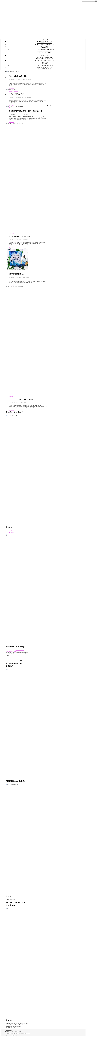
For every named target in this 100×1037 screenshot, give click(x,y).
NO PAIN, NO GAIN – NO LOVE (22, 236)
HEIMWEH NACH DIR (18, 76)
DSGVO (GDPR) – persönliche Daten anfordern (18, 1033)
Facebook (10, 530)
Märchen (16, 91)
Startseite (44, 40)
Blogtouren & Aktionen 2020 (44, 44)
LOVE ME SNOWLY (17, 274)
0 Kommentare (27, 79)
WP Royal (14, 1035)
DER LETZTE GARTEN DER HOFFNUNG (25, 111)
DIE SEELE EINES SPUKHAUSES (22, 399)
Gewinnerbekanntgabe (44, 51)
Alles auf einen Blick (44, 52)
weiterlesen (11, 88)
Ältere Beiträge (50, 105)
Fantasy (11, 91)
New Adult (11, 72)
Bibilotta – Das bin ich (44, 41)
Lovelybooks (10, 532)
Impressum (8, 1030)
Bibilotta (11, 79)
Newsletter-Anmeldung (44, 43)
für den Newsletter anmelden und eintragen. (15, 650)
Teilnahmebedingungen (46, 49)
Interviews (44, 46)
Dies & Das (44, 48)
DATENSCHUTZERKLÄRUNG (14, 1031)
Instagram (16, 530)
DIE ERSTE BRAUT (16, 94)
